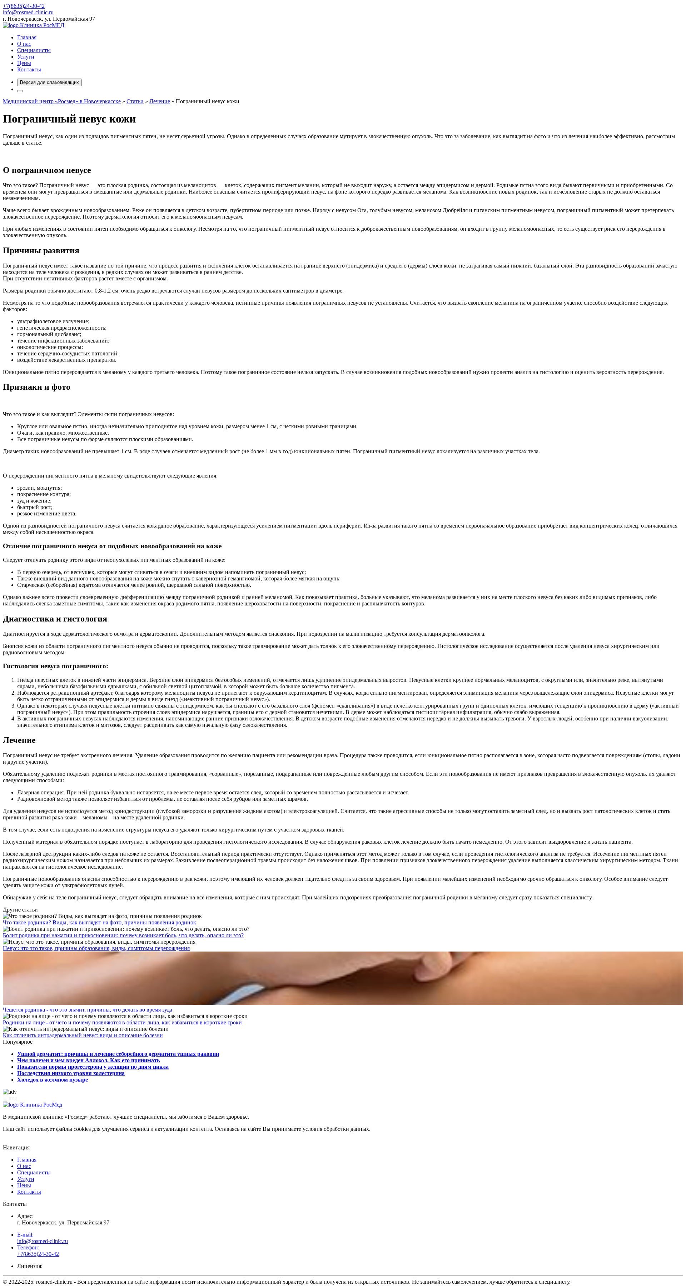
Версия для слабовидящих (49, 82)
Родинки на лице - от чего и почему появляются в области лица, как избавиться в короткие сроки (122, 1022)
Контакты (29, 69)
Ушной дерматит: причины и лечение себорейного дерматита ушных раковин (118, 1054)
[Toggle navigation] (20, 91)
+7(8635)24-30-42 (24, 6)
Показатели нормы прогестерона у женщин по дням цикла (93, 1067)
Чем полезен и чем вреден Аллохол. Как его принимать (88, 1060)
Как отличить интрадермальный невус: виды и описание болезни (83, 1035)
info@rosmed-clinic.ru (28, 12)
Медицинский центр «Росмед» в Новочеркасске (62, 101)
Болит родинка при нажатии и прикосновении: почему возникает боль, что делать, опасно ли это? (123, 935)
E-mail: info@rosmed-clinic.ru (42, 1238)
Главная (26, 37)
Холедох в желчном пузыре (52, 1080)
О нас (24, 44)
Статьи (135, 101)
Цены (24, 63)
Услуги (25, 57)
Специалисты (34, 50)
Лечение (159, 101)
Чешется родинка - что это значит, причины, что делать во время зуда (87, 1010)
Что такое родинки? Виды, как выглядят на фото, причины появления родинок (99, 922)
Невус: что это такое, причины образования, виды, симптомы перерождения (96, 948)
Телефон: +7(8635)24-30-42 (38, 1250)
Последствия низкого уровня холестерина (71, 1073)
